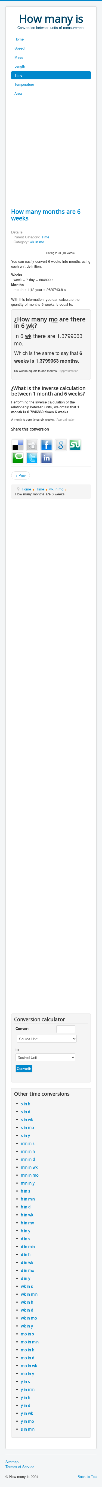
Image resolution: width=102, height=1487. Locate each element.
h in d (25, 1206)
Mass (18, 57)
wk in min (29, 1294)
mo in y (27, 1373)
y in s (25, 1381)
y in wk (27, 1413)
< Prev (20, 475)
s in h (25, 1103)
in (17, 1049)
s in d (25, 1111)
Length (19, 66)
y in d (25, 1405)
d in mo (27, 1270)
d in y (25, 1278)
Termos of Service (19, 1466)
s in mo (27, 1127)
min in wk (29, 1167)
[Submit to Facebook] (46, 444)
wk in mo (37, 241)
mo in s (27, 1333)
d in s (25, 1238)
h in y (25, 1230)
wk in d (27, 1310)
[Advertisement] (51, 153)
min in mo (30, 1175)
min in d (28, 1159)
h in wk (27, 1214)
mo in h (27, 1349)
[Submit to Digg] (32, 444)
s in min (28, 1429)
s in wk (27, 1119)
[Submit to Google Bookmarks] (60, 444)
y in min (28, 1389)
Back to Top (87, 1476)
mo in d (27, 1357)
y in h (25, 1397)
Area (18, 93)
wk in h (27, 1302)
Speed (19, 48)
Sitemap (11, 1461)
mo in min (30, 1341)
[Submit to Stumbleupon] (75, 444)
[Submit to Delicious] (17, 444)
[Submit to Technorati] (17, 457)
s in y (25, 1135)
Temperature (24, 84)
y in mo (27, 1421)
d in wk (27, 1262)
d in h (25, 1254)
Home (19, 39)
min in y (28, 1183)
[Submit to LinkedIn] (46, 457)
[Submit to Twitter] (32, 457)
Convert (22, 1028)
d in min (28, 1246)
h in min (28, 1199)
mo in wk (29, 1365)
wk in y (27, 1326)
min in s (28, 1143)
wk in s (27, 1286)
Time (18, 75)
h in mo (27, 1222)
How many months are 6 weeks (46, 214)
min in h (28, 1151)
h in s (25, 1191)
